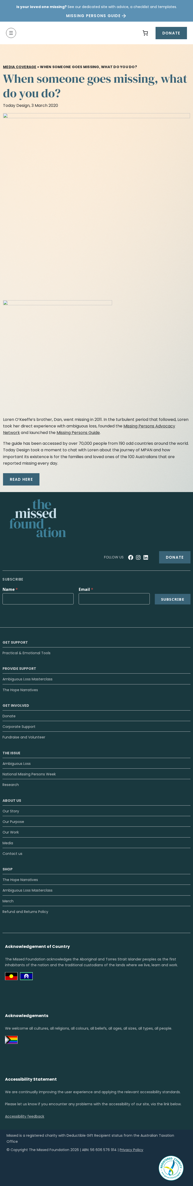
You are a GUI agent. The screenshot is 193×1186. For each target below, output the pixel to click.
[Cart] (145, 33)
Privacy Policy (131, 1149)
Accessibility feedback (24, 1116)
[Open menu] (11, 33)
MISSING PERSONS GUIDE (93, 15)
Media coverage (19, 66)
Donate (171, 33)
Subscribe (172, 599)
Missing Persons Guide (78, 432)
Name (10, 589)
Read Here (21, 479)
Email (86, 589)
